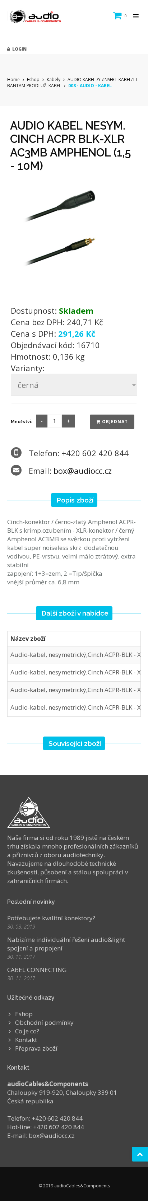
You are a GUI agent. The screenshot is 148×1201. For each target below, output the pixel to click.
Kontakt (26, 1040)
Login (18, 49)
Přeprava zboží (36, 1048)
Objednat (114, 422)
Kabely (53, 79)
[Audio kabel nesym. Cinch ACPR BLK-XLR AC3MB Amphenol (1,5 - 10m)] (74, 236)
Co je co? (27, 1031)
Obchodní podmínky (44, 1022)
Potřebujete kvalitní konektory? (51, 918)
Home (13, 79)
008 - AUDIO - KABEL (90, 86)
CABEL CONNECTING (36, 970)
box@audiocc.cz (83, 470)
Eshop (33, 79)
